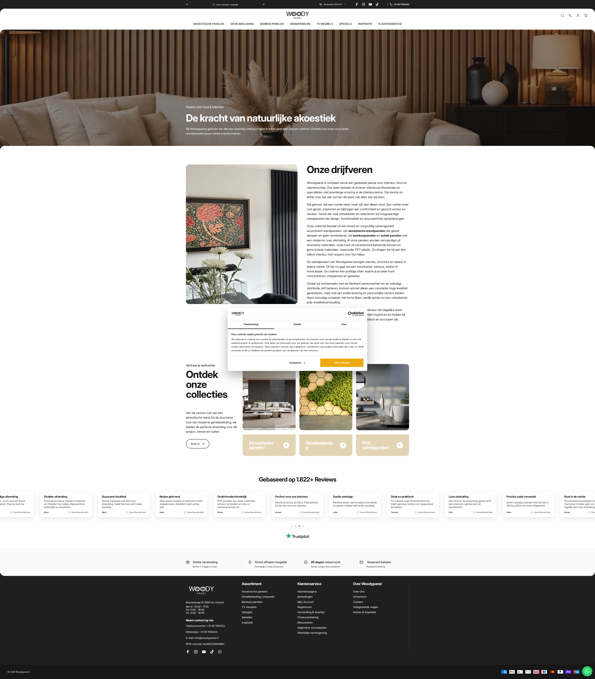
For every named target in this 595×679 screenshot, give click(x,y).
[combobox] (333, 4)
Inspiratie (247, 622)
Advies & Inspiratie (364, 612)
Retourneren (305, 622)
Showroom (359, 596)
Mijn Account (306, 602)
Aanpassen (295, 362)
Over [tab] (344, 324)
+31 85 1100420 (401, 4)
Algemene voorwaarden (312, 627)
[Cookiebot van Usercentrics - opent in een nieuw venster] (350, 314)
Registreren (305, 607)
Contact (358, 602)
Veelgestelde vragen (365, 607)
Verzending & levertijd (311, 612)
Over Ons (359, 591)
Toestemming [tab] (251, 324)
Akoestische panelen (255, 591)
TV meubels (249, 607)
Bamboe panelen (252, 602)
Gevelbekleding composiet (258, 596)
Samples (247, 617)
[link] (205, 644)
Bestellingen (305, 596)
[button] (292, 526)
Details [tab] (297, 324)
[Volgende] (263, 4)
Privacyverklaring (308, 617)
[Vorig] (187, 4)
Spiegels (247, 612)
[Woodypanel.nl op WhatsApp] (384, 4)
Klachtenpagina (307, 591)
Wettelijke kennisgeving (312, 632)
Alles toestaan (342, 362)
